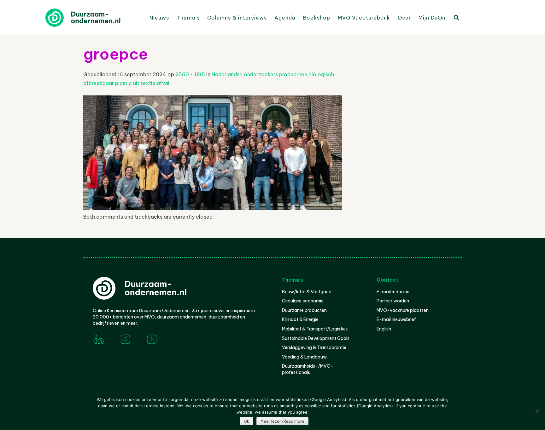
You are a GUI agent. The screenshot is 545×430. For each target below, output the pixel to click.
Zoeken (456, 17)
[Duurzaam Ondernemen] (92, 18)
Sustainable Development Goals (315, 338)
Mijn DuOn (432, 17)
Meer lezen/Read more (282, 421)
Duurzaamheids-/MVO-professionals (307, 369)
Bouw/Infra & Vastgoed (306, 292)
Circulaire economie (303, 301)
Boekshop (316, 17)
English (384, 329)
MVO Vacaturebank (364, 17)
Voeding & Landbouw (304, 357)
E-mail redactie (393, 292)
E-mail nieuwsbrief (396, 319)
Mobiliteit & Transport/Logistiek (315, 329)
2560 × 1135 (190, 74)
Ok (246, 421)
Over (404, 17)
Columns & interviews (237, 17)
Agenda (285, 17)
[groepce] (212, 208)
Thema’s (188, 17)
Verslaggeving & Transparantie (314, 347)
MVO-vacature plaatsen (403, 310)
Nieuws (159, 17)
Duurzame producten (304, 310)
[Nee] (537, 411)
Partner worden (393, 301)
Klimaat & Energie (300, 319)
